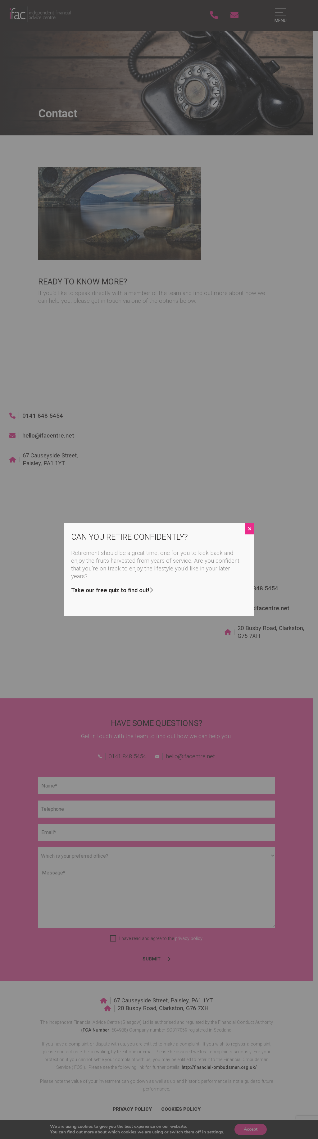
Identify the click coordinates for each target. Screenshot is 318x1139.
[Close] (249, 528)
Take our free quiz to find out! (110, 590)
